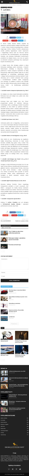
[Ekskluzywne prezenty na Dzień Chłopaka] (21, 349)
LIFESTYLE (3, 426)
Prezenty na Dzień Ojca (14, 244)
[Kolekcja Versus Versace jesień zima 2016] (21, 335)
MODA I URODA (4, 7)
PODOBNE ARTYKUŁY (6, 225)
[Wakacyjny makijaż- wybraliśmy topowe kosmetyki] (4, 239)
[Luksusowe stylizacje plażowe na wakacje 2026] (4, 379)
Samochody (3, 434)
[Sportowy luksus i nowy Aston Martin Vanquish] (4, 291)
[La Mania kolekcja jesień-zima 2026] (4, 373)
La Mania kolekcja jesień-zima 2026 (17, 371)
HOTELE (2, 432)
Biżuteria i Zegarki (3, 248)
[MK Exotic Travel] (7, 349)
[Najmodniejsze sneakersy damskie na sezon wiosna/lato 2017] (4, 409)
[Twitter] (20, 469)
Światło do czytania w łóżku (21, 221)
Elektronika (3, 428)
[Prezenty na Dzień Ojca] (4, 246)
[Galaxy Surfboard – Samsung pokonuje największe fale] (4, 396)
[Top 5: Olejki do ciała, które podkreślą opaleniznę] (4, 233)
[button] (27, 2)
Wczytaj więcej (14, 323)
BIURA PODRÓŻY (4, 353)
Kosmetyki (10, 7)
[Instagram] (12, 469)
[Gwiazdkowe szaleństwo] (4, 305)
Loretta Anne (12, 316)
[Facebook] (9, 469)
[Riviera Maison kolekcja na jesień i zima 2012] (4, 298)
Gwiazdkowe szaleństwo (14, 303)
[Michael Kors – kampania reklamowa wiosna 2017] (4, 403)
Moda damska (18, 339)
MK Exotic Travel (4, 355)
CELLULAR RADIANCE (6, 221)
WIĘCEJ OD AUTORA (6, 227)
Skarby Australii (4, 341)
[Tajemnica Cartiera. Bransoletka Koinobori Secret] (4, 311)
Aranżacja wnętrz (4, 430)
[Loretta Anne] (4, 318)
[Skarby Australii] (7, 335)
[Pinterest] (16, 469)
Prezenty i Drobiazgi (5, 339)
